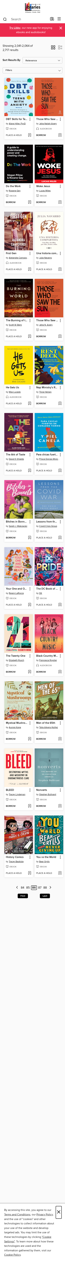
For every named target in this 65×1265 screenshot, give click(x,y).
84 (22, 888)
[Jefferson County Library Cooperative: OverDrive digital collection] (32, 7)
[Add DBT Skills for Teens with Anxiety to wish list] (29, 135)
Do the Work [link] (13, 186)
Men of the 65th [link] (45, 723)
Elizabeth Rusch (16, 660)
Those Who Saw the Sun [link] (47, 119)
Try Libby (14, 28)
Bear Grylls (44, 861)
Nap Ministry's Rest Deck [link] (47, 387)
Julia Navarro (45, 257)
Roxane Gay (14, 190)
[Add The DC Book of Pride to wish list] (60, 605)
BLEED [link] (10, 790)
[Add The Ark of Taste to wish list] (29, 471)
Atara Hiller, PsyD (17, 123)
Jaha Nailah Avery (48, 123)
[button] (53, 48)
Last (45, 896)
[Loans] (52, 19)
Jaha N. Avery (46, 325)
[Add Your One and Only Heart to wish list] (29, 605)
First (22, 896)
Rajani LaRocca (16, 593)
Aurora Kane (15, 727)
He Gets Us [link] (12, 387)
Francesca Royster (48, 660)
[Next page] (50, 888)
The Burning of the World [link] (17, 320)
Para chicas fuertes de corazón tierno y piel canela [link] (47, 454)
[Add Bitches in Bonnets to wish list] (29, 538)
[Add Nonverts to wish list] (60, 806)
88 (45, 888)
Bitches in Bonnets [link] (17, 521)
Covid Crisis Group (48, 526)
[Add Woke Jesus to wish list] (60, 202)
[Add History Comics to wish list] (29, 873)
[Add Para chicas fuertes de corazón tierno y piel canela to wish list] (60, 471)
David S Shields (16, 459)
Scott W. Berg (15, 325)
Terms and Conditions (17, 1214)
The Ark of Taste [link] (15, 454)
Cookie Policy (12, 1255)
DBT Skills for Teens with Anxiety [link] (17, 119)
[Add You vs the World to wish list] (60, 873)
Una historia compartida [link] (47, 253)
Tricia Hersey (45, 392)
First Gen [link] (11, 253)
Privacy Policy (44, 1214)
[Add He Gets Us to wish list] (29, 403)
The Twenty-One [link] (15, 656)
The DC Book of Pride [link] (47, 588)
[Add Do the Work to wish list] (29, 202)
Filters (9, 70)
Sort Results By (11, 60)
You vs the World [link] (46, 857)
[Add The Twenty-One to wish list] (29, 672)
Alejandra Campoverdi (19, 257)
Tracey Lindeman (17, 794)
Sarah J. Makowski (18, 526)
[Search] (5, 19)
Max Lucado (15, 392)
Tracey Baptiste (16, 861)
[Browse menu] (59, 19)
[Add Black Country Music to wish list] (60, 672)
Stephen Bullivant (47, 794)
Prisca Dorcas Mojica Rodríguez (49, 459)
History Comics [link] (15, 857)
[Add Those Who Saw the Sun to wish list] (60, 135)
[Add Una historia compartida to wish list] (60, 269)
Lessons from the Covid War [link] (47, 521)
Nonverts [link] (41, 790)
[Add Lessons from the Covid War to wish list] (60, 538)
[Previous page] (17, 888)
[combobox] (25, 19)
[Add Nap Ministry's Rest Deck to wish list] (60, 403)
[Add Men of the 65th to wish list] (60, 739)
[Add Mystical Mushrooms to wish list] (29, 739)
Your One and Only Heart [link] (17, 588)
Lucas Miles (45, 190)
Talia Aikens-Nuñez (48, 727)
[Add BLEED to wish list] (29, 806)
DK (40, 593)
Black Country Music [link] (47, 656)
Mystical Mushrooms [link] (17, 723)
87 (39, 888)
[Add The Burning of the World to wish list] (29, 336)
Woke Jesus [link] (43, 186)
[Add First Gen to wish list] (29, 269)
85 (28, 888)
